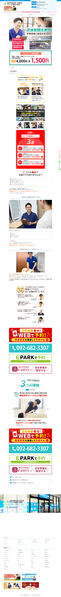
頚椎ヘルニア (6, 558)
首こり (19, 558)
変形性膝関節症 (20, 550)
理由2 (30, 389)
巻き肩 (32, 550)
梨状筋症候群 (6, 566)
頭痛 (5, 562)
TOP (9, 14)
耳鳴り (32, 558)
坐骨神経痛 (46, 560)
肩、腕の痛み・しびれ (8, 550)
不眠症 (5, 554)
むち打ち (6, 552)
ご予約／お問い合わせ (52, 14)
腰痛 (32, 560)
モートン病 (19, 562)
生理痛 (32, 562)
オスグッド (19, 556)
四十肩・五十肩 (7, 560)
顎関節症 (46, 564)
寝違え (5, 564)
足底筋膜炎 (32, 554)
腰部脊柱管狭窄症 (20, 552)
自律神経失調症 (47, 562)
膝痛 (18, 560)
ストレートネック (33, 556)
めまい (46, 558)
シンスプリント (7, 556)
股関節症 (46, 554)
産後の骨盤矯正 (47, 566)
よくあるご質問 (47, 539)
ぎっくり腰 (19, 566)
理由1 (27, 389)
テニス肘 (32, 552)
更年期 (46, 552)
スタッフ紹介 (20, 539)
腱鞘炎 (19, 554)
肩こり (32, 564)
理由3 (34, 389)
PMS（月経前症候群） (21, 564)
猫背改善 (46, 550)
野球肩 (32, 566)
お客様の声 (30, 14)
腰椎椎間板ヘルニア (47, 556)
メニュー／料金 (19, 14)
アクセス (41, 14)
